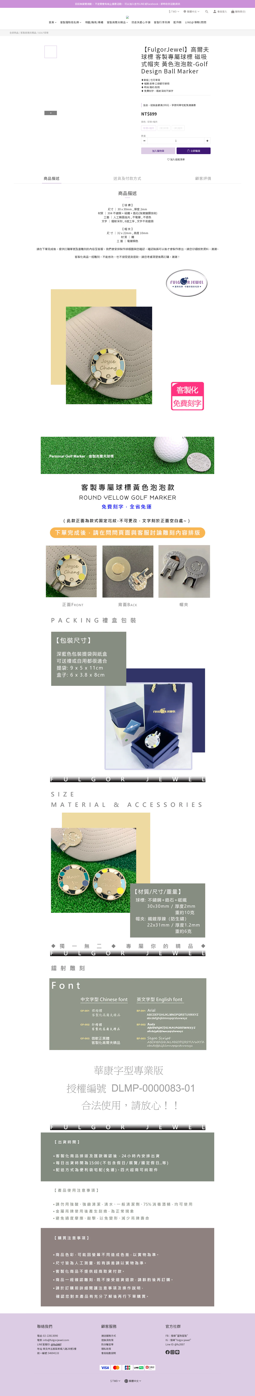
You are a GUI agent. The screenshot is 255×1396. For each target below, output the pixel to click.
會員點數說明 (108, 1353)
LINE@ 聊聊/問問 (195, 22)
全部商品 (14, 32)
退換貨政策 (107, 1340)
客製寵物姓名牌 (69, 22)
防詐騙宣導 (107, 1344)
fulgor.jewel (183, 1340)
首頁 (51, 22)
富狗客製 (182, 1335)
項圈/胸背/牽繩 (94, 22)
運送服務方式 (108, 1335)
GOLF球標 (43, 32)
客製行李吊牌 (162, 22)
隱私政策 (106, 1348)
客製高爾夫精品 (116, 22)
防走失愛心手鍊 (141, 22)
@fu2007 (56, 1344)
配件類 (177, 22)
